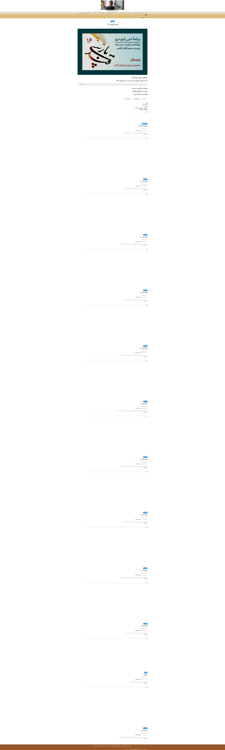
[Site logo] (112, 5)
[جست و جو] (91, 13)
